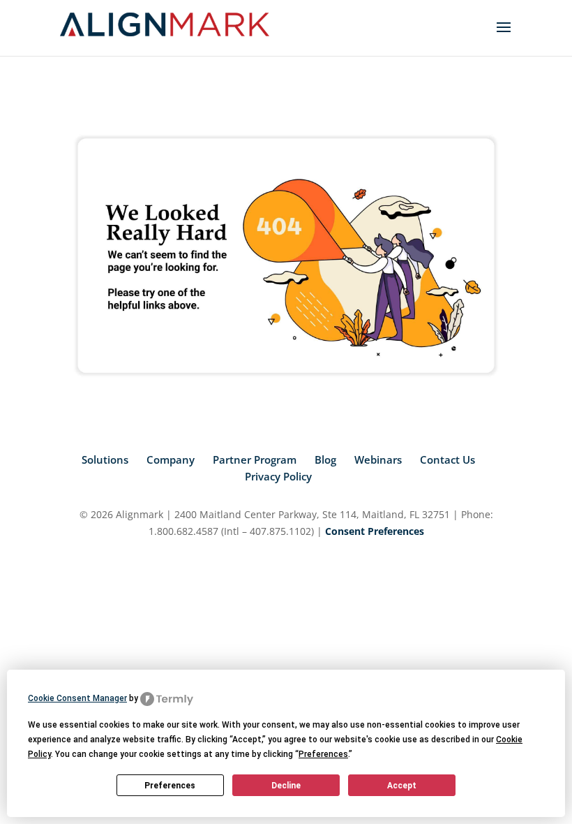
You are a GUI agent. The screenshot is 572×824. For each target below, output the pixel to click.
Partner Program (254, 459)
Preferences (169, 785)
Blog (325, 459)
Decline (286, 785)
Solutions (105, 459)
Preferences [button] (323, 754)
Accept (401, 785)
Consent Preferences (374, 531)
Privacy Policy (278, 476)
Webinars (378, 459)
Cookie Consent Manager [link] (77, 698)
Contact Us (447, 459)
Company (170, 459)
